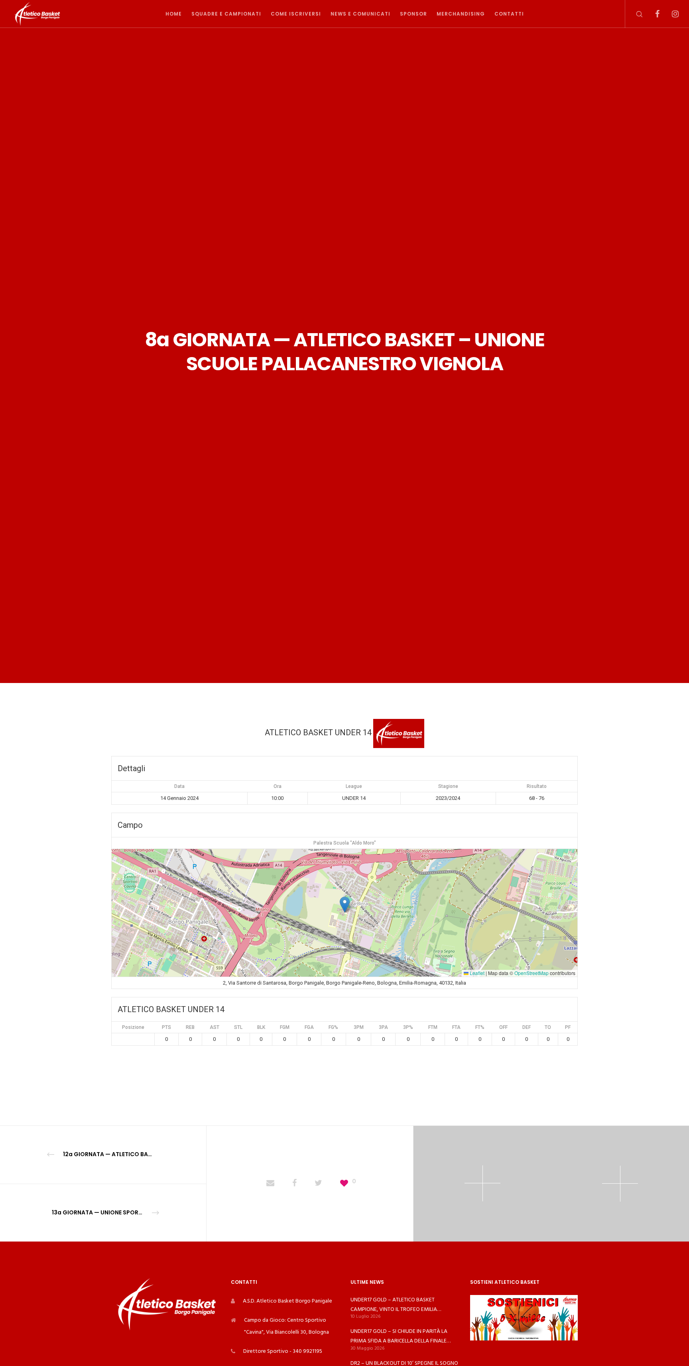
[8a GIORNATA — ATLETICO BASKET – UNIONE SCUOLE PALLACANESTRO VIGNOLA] (270, 1183)
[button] (345, 904)
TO (548, 1027)
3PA (383, 1027)
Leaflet (476, 972)
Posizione (133, 1027)
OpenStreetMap (531, 972)
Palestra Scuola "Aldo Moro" (344, 843)
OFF (503, 1027)
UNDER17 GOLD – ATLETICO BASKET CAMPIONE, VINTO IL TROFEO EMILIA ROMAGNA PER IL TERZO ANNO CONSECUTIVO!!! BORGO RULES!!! (393, 1304)
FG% (333, 1027)
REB (190, 1027)
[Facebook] (652, 14)
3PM (359, 1027)
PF (568, 1027)
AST (214, 1027)
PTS (166, 1027)
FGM (284, 1027)
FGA (309, 1027)
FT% (479, 1027)
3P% (408, 1027)
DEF (526, 1027)
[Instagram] (670, 14)
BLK (261, 1027)
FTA (456, 1027)
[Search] (634, 14)
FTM (432, 1027)
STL (238, 1027)
